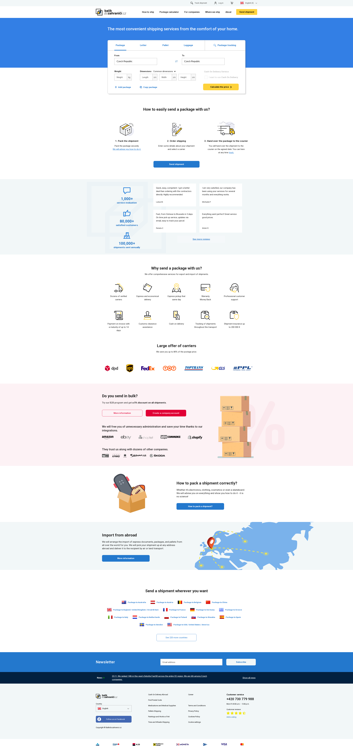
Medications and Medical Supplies (162, 706)
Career (190, 695)
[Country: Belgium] (180, 602)
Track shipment (201, 3)
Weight (117, 71)
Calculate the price (219, 87)
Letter (143, 45)
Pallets (150, 711)
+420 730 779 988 (240, 699)
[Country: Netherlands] (135, 617)
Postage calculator (169, 12)
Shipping (157, 711)
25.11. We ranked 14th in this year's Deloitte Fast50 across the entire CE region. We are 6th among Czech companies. (159, 678)
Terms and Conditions (197, 706)
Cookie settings (194, 722)
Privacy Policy (193, 711)
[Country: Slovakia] (193, 617)
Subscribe (241, 662)
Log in (220, 3)
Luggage (188, 45)
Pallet (165, 45)
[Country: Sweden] (142, 624)
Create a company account (166, 413)
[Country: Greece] (221, 609)
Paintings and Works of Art (159, 717)
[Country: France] (165, 609)
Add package (123, 87)
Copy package (150, 87)
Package (120, 45)
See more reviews (201, 239)
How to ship (148, 12)
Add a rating (231, 717)
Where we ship (212, 12)
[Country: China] (208, 602)
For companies (192, 12)
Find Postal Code (155, 700)
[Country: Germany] (192, 609)
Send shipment (246, 12)
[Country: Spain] (222, 617)
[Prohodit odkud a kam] (176, 61)
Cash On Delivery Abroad (158, 695)
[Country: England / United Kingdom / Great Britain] (109, 609)
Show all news (249, 678)
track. (231, 152)
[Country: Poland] (166, 617)
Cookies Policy (194, 717)
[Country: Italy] (110, 617)
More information (122, 413)
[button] (103, 708)
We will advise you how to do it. (127, 149)
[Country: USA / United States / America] (169, 624)
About (228, 12)
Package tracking (226, 45)
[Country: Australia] (124, 602)
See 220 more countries (176, 637)
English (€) (249, 3)
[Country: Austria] (153, 602)
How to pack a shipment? (200, 506)
